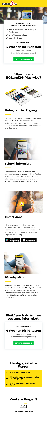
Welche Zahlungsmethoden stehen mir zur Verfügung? (22, 378)
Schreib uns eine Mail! (23, 411)
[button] (23, 372)
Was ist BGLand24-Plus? (20, 372)
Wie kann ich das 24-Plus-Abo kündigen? (20, 384)
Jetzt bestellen (23, 59)
